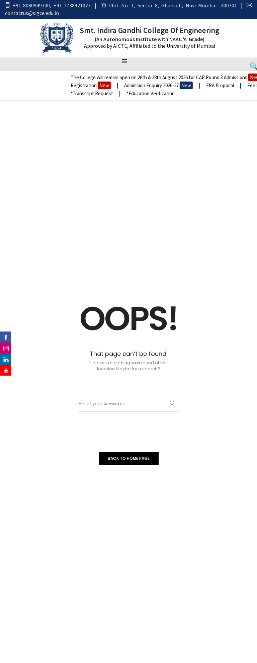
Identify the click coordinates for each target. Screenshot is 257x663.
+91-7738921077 (72, 5)
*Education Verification (147, 93)
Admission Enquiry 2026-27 (153, 85)
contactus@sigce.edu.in (32, 13)
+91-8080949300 (31, 5)
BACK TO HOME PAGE (129, 458)
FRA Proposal (216, 85)
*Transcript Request (88, 93)
